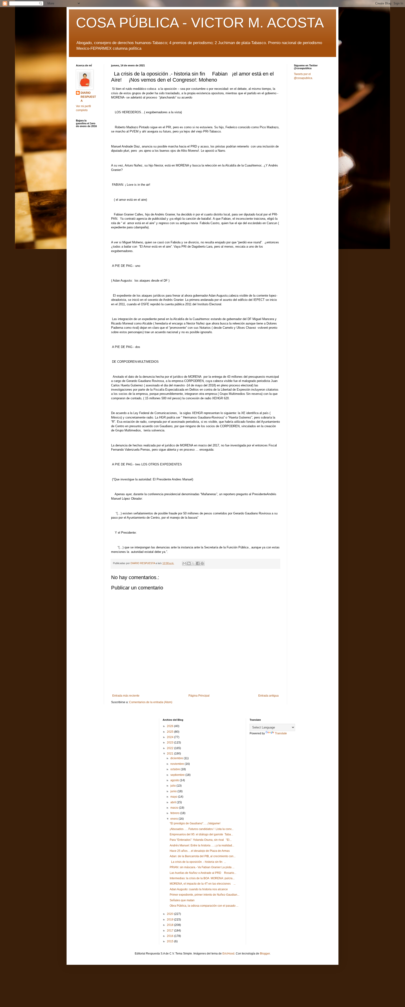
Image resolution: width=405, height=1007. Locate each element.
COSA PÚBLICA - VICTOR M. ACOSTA (200, 22)
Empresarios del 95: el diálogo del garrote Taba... (201, 834)
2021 (170, 753)
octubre (175, 769)
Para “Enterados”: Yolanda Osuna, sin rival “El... (201, 839)
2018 (170, 925)
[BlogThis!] (189, 563)
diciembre (177, 758)
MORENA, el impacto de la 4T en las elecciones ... (203, 883)
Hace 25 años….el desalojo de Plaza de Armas (200, 850)
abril (173, 802)
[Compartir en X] (193, 563)
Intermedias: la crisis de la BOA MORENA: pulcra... (202, 878)
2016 (170, 936)
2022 (170, 748)
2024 (170, 737)
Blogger (265, 953)
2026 (170, 726)
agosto (175, 780)
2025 (170, 731)
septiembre (177, 775)
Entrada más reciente (125, 695)
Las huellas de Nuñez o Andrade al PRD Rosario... (203, 873)
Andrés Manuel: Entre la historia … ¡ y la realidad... (202, 845)
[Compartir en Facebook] (197, 563)
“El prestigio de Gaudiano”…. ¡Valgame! (195, 823)
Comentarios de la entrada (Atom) (150, 702)
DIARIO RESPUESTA (88, 96)
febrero (175, 813)
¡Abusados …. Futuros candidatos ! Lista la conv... (201, 829)
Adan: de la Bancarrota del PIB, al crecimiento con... (203, 856)
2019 (170, 919)
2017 (170, 930)
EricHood (228, 953)
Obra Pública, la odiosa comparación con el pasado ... (204, 905)
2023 (170, 742)
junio (173, 791)
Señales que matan (182, 900)
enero (174, 818)
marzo (174, 807)
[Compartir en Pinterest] (202, 563)
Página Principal (199, 695)
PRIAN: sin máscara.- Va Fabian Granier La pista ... (202, 867)
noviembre (177, 764)
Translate (281, 733)
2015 (170, 941)
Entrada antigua (268, 695)
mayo (174, 796)
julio (173, 785)
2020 (170, 914)
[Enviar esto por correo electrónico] (184, 563)
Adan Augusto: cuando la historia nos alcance (199, 889)
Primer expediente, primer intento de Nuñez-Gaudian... (204, 894)
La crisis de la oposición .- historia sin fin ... (198, 862)
